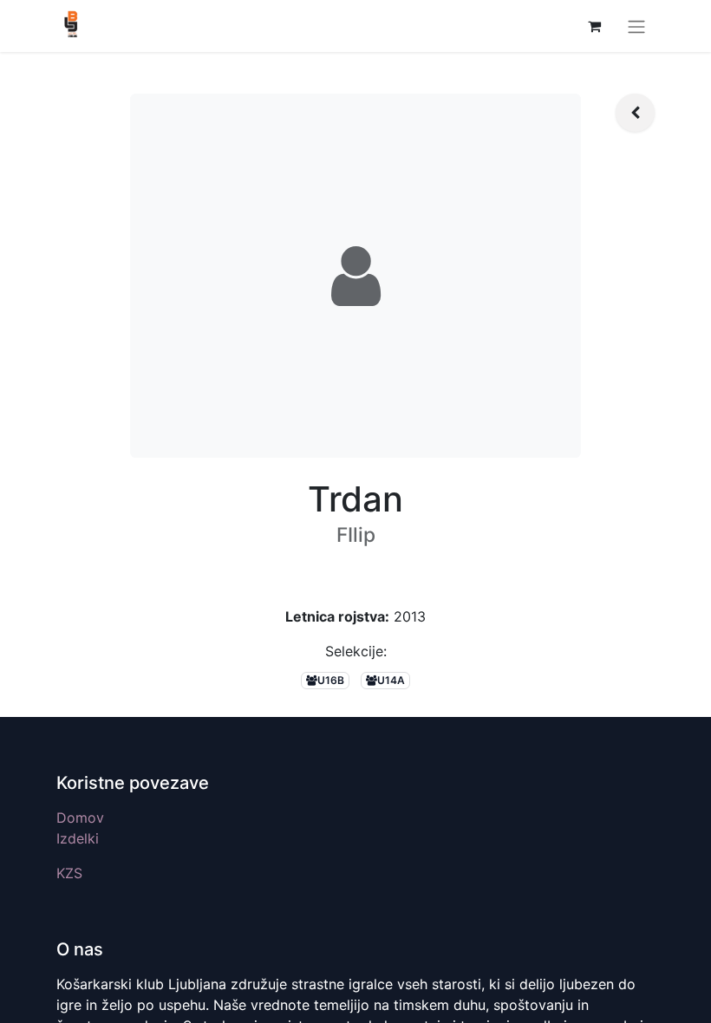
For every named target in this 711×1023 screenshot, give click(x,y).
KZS (69, 873)
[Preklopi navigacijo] (636, 26)
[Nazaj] (635, 113)
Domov (80, 817)
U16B (330, 680)
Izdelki (77, 838)
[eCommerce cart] (594, 26)
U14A (391, 680)
